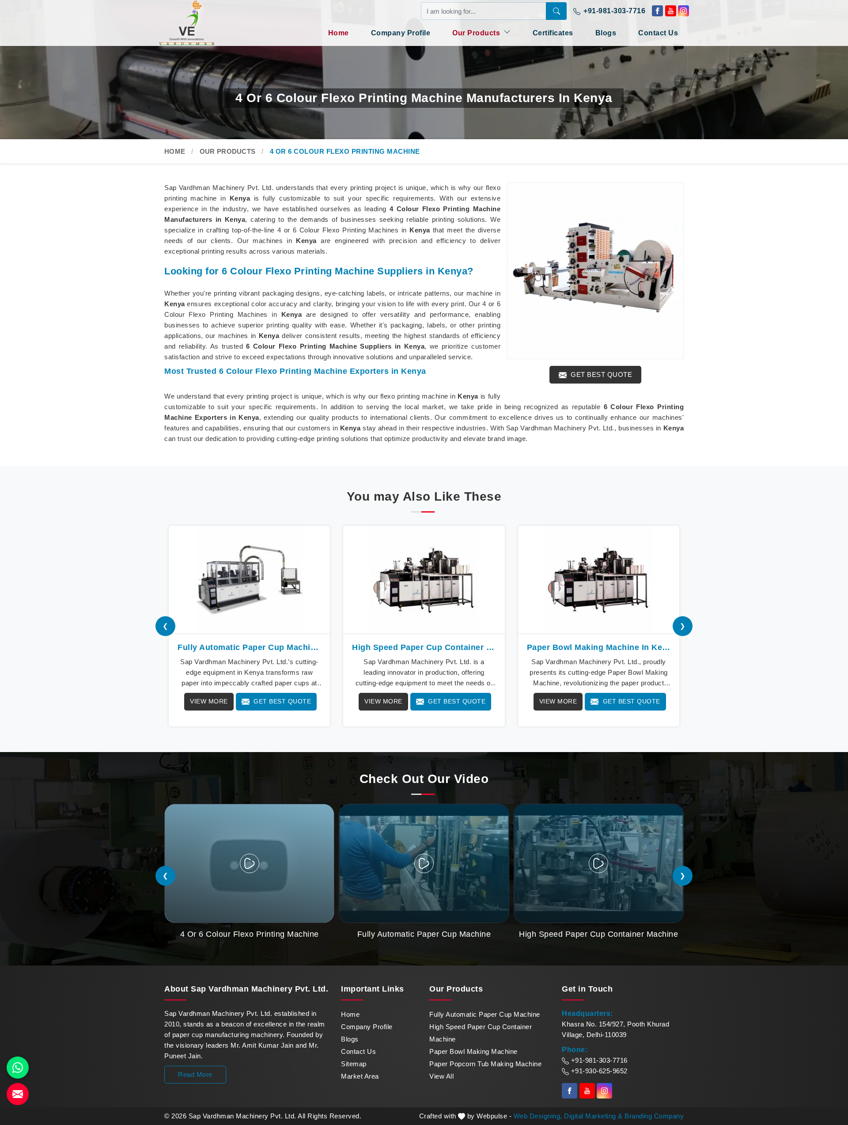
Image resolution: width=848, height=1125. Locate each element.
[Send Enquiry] (18, 1094)
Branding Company (654, 1116)
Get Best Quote (600, 374)
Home (338, 33)
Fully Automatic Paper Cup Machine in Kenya (249, 647)
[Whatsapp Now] (18, 1068)
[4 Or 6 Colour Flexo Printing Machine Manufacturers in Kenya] (595, 270)
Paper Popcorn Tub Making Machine (485, 1064)
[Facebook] (657, 10)
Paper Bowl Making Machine (473, 1051)
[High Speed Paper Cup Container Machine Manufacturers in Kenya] (423, 580)
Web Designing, (538, 1116)
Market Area (360, 1076)
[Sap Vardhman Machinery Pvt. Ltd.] (203, 23)
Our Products (477, 33)
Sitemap (354, 1064)
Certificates (553, 33)
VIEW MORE (209, 701)
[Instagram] (683, 10)
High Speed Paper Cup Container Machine (480, 1033)
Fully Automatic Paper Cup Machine (484, 1014)
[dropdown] (507, 31)
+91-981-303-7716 (614, 11)
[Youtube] (670, 10)
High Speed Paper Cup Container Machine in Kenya (424, 647)
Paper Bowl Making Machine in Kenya (598, 647)
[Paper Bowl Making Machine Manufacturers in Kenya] (598, 580)
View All (441, 1076)
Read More (195, 1074)
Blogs (606, 33)
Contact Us (658, 33)
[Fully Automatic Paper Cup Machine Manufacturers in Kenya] (249, 580)
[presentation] (165, 626)
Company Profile (401, 33)
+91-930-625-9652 (598, 1071)
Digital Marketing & (593, 1116)
